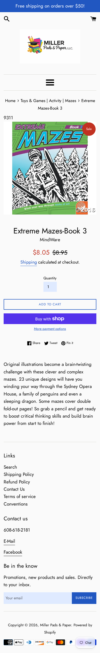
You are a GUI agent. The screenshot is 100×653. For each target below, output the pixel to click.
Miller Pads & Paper (55, 625)
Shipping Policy (19, 474)
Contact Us (14, 489)
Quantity (50, 278)
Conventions (16, 504)
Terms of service (20, 496)
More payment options (50, 328)
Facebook (13, 552)
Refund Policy (17, 482)
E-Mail (9, 541)
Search (10, 467)
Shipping (28, 262)
